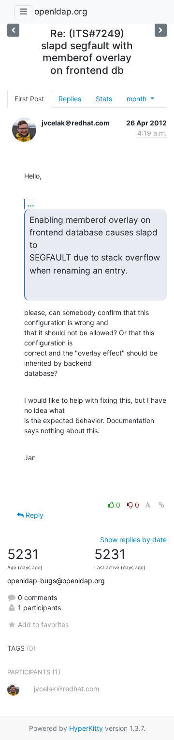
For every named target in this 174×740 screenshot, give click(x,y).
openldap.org (60, 11)
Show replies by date (133, 539)
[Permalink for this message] (161, 505)
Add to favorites (43, 624)
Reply (34, 515)
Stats (104, 99)
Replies (69, 99)
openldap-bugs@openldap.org (56, 580)
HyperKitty (86, 728)
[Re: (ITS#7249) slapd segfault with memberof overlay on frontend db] (13, 30)
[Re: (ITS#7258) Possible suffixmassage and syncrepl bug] (161, 30)
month (137, 99)
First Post (29, 99)
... (30, 203)
